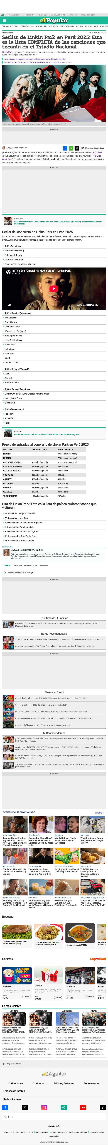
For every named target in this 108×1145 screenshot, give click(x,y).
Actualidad (41, 26)
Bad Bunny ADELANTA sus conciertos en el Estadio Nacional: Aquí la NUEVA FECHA (38, 62)
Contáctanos (38, 1083)
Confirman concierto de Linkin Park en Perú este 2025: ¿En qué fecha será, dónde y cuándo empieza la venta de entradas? (58, 223)
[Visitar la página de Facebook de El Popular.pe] (5, 1107)
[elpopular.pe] (54, 24)
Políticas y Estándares (64, 1083)
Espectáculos (26, 26)
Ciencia (79, 26)
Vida (96, 26)
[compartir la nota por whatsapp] (70, 148)
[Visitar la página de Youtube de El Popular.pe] (83, 1107)
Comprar (26, 996)
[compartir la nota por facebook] (65, 148)
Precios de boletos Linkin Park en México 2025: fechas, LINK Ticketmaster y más (46, 434)
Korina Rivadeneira (88, 15)
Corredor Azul (29, 15)
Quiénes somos (16, 1083)
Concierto (44, 566)
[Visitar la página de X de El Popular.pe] (25, 1107)
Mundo (88, 26)
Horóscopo (73, 15)
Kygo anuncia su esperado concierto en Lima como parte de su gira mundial (34, 59)
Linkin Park (7, 52)
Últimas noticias (10, 26)
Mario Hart (42, 15)
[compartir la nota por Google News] (92, 148)
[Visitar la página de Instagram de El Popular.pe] (44, 1107)
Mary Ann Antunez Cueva (17, 148)
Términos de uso (91, 1083)
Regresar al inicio (14, 1063)
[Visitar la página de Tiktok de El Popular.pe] (103, 1107)
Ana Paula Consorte (58, 15)
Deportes (53, 26)
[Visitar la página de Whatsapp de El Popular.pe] (64, 1107)
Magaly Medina (14, 15)
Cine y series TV (67, 26)
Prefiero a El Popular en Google (20, 572)
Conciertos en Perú (31, 566)
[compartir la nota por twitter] (76, 148)
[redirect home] (54, 1074)
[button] (4, 20)
